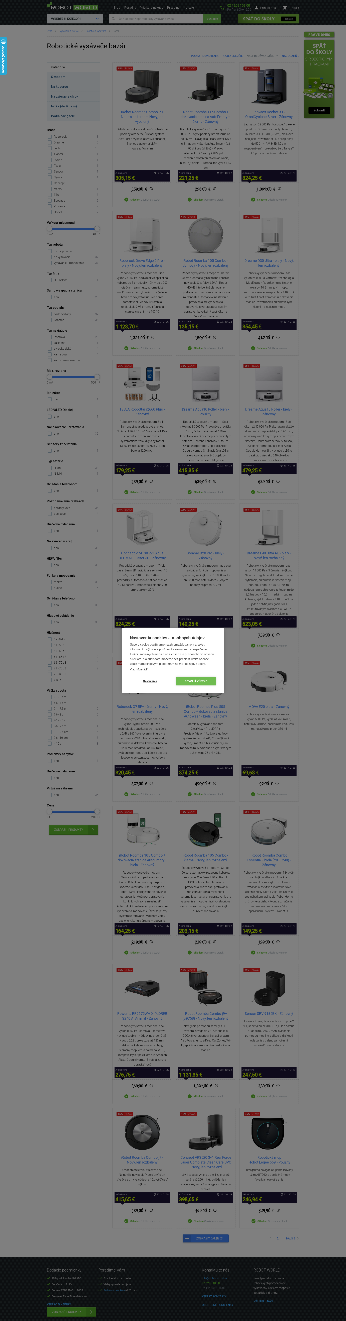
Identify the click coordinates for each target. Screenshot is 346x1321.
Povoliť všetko (196, 681)
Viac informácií (139, 669)
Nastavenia (150, 681)
